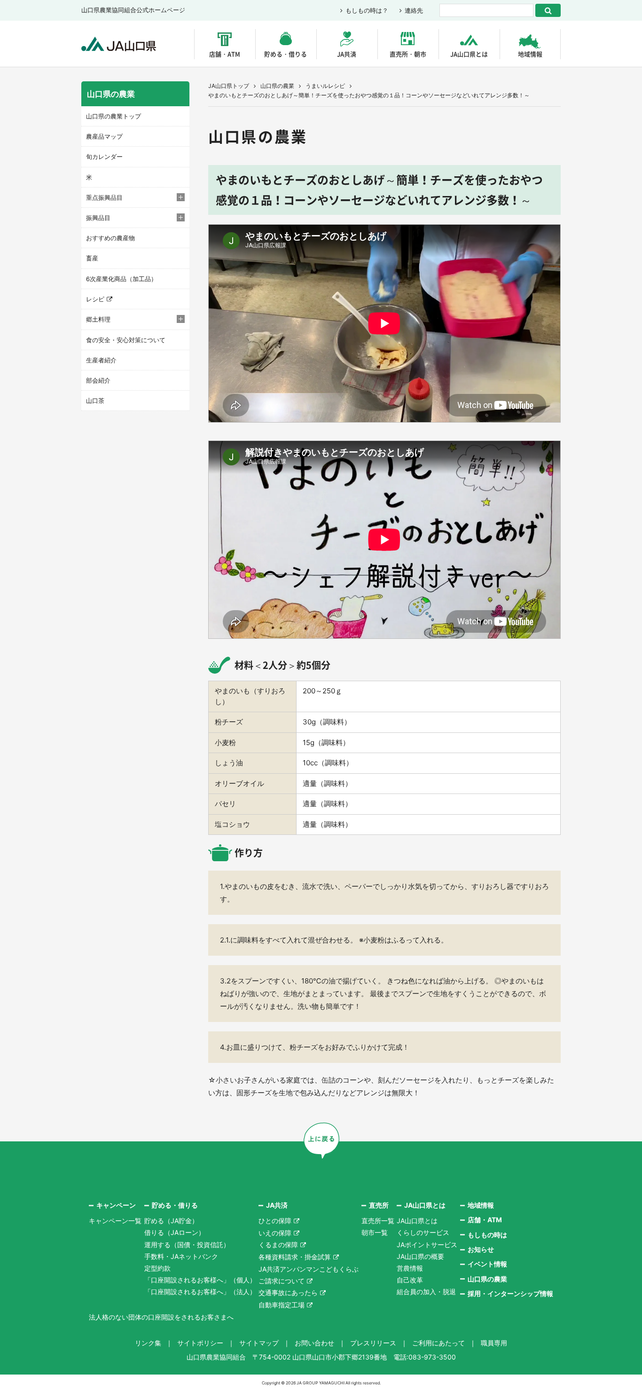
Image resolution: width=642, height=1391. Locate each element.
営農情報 (410, 1268)
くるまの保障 (278, 1245)
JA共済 (346, 53)
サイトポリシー (200, 1343)
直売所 (379, 1205)
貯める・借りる (285, 53)
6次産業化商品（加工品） (121, 279)
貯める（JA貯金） (171, 1221)
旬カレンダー (104, 156)
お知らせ (481, 1249)
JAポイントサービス (427, 1245)
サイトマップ (259, 1343)
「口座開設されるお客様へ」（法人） (200, 1292)
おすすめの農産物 (110, 238)
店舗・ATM (224, 53)
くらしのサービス (423, 1232)
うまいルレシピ (325, 85)
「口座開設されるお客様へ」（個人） (200, 1280)
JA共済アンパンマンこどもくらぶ (308, 1269)
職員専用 (494, 1343)
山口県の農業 (277, 85)
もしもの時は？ (366, 10)
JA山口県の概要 (420, 1256)
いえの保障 (274, 1233)
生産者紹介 (101, 360)
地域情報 (530, 53)
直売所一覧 (377, 1221)
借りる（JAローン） (174, 1232)
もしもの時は (487, 1235)
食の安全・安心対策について (125, 340)
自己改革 (410, 1280)
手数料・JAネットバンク (181, 1256)
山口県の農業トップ (113, 116)
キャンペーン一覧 (115, 1221)
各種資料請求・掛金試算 (294, 1257)
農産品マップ (104, 136)
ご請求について (281, 1281)
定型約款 (157, 1268)
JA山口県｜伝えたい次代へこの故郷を (118, 44)
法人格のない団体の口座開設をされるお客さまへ (161, 1317)
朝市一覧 (374, 1232)
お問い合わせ (314, 1343)
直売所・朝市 (408, 53)
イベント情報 (487, 1264)
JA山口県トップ (228, 85)
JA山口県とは (469, 53)
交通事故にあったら (288, 1293)
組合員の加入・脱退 (426, 1292)
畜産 (92, 258)
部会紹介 (98, 380)
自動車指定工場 (281, 1305)
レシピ (95, 299)
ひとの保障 (274, 1221)
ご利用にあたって (438, 1343)
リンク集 (148, 1343)
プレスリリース (373, 1343)
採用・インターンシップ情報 (510, 1293)
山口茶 (95, 400)
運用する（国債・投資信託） (187, 1245)
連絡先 (414, 10)
